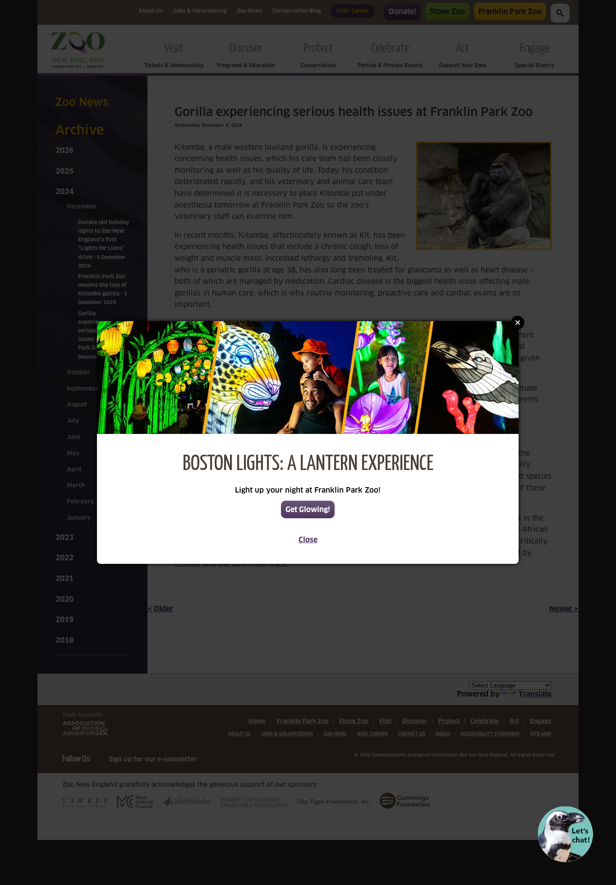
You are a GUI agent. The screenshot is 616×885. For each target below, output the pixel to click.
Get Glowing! (307, 509)
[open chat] (565, 834)
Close (308, 539)
